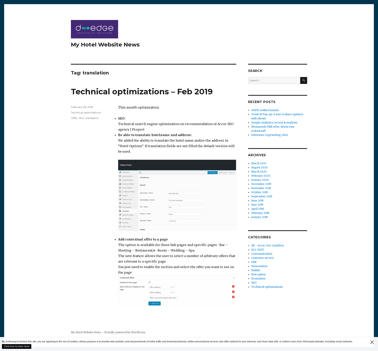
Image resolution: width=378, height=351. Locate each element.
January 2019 (259, 217)
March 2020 (259, 171)
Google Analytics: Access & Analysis (274, 122)
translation (92, 118)
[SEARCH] (303, 80)
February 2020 (260, 175)
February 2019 (260, 213)
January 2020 (260, 180)
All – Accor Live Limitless (267, 245)
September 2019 (261, 196)
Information (259, 266)
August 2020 (259, 167)
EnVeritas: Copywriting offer (269, 135)
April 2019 (257, 209)
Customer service (262, 258)
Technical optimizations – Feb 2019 (142, 91)
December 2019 (261, 184)
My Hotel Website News (105, 44)
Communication (261, 253)
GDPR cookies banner (265, 110)
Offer (74, 118)
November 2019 (261, 188)
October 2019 (259, 192)
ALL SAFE (257, 249)
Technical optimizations (86, 112)
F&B (254, 262)
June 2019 (257, 200)
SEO (81, 118)
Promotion (258, 278)
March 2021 (258, 163)
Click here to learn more (17, 346)
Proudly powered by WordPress (124, 332)
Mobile (255, 270)
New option (258, 274)
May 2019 (257, 204)
